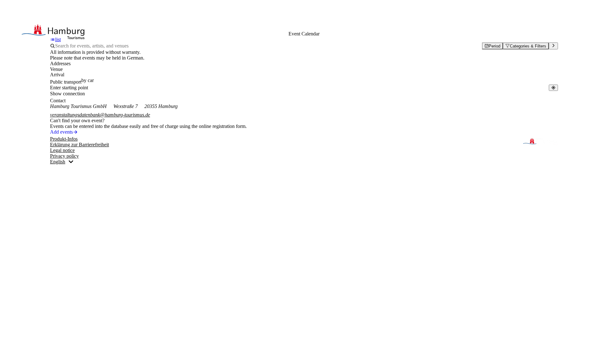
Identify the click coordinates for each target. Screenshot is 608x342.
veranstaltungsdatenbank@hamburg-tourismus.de (100, 114)
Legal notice (62, 150)
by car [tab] (87, 80)
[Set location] (553, 88)
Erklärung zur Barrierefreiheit (79, 144)
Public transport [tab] (65, 82)
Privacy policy (64, 156)
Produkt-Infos (64, 139)
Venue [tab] (56, 69)
